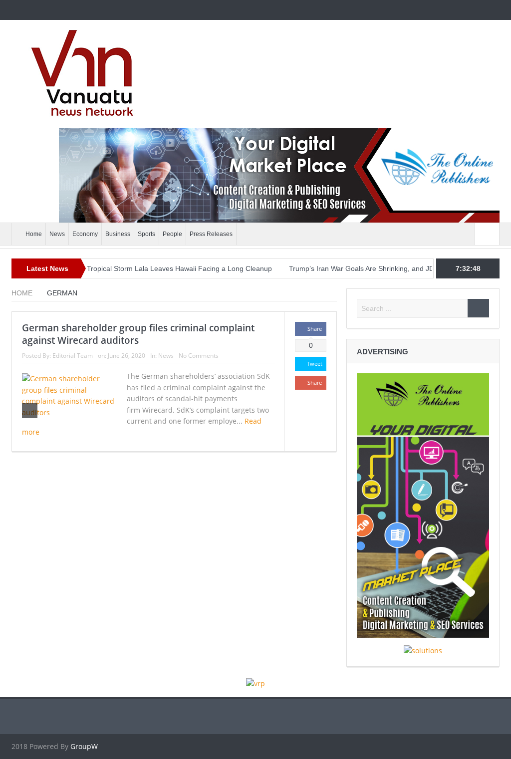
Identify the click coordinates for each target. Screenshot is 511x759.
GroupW (84, 746)
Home (33, 234)
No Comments (199, 355)
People (172, 234)
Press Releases (211, 234)
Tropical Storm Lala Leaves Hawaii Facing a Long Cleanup (162, 268)
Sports (146, 234)
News (57, 234)
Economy (85, 234)
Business (117, 234)
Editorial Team (72, 355)
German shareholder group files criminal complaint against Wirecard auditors (138, 334)
